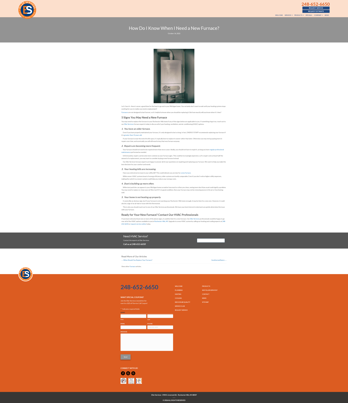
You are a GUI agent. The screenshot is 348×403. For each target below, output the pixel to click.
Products (298, 15)
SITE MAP (205, 302)
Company (317, 15)
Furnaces (124, 112)
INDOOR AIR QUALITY (182, 302)
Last (148, 319)
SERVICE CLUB (180, 306)
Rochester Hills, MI (161, 221)
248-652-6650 (316, 4)
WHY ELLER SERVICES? (210, 290)
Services (288, 15)
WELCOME (178, 286)
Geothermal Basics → (219, 260)
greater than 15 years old (133, 135)
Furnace (132, 266)
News (327, 15)
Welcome (279, 15)
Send (125, 357)
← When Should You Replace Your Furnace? (136, 260)
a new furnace (186, 173)
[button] (292, 15)
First (122, 319)
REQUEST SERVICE (181, 310)
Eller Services (129, 124)
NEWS (204, 298)
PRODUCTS (206, 286)
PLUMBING (179, 290)
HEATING (178, 294)
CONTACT (205, 294)
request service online (138, 224)
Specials (309, 15)
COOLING (178, 298)
